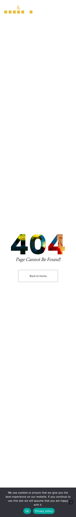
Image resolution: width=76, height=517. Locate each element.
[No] (71, 502)
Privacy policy (44, 511)
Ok (27, 511)
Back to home (38, 276)
